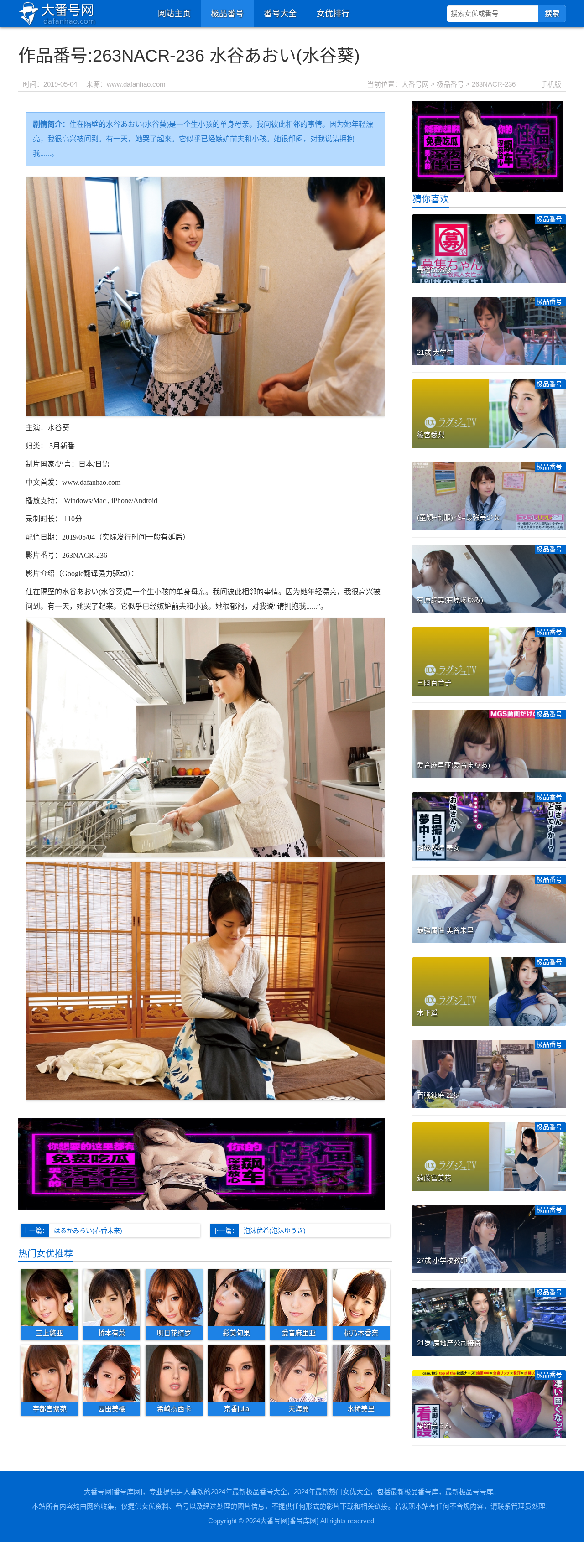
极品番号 (227, 13)
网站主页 (174, 13)
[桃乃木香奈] (361, 1297)
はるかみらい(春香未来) (88, 1230)
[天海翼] (298, 1373)
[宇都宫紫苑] (49, 1373)
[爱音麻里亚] (298, 1297)
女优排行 (333, 13)
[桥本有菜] (111, 1297)
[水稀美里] (361, 1373)
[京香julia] (236, 1373)
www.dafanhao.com (136, 84)
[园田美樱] (111, 1373)
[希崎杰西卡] (174, 1373)
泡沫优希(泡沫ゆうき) (275, 1230)
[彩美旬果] (236, 1297)
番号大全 (280, 13)
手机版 (551, 84)
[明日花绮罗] (174, 1297)
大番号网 (415, 84)
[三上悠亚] (49, 1297)
